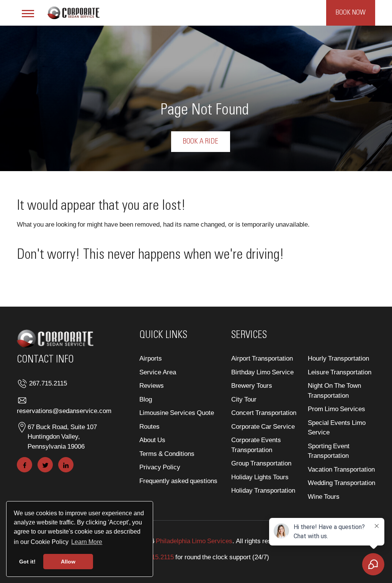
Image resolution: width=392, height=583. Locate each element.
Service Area (157, 371)
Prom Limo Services (336, 408)
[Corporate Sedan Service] (73, 12)
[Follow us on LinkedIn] (66, 464)
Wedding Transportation (341, 482)
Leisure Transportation (339, 371)
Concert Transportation (263, 412)
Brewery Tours (251, 385)
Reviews (151, 385)
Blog (145, 399)
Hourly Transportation (338, 358)
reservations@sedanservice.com (64, 410)
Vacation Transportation (341, 469)
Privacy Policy (159, 466)
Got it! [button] (27, 562)
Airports (150, 358)
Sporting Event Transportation (329, 450)
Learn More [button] (86, 542)
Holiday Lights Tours (260, 476)
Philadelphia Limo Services (194, 540)
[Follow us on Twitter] (45, 464)
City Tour (243, 399)
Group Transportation (261, 463)
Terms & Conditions (166, 453)
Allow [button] (68, 562)
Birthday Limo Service (262, 371)
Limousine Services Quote (176, 412)
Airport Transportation (262, 358)
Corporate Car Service (263, 426)
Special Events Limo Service (337, 427)
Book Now (351, 13)
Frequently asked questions (178, 480)
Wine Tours (324, 496)
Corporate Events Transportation (256, 444)
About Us (152, 439)
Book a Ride (200, 141)
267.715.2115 (48, 383)
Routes (149, 426)
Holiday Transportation (263, 490)
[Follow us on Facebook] (24, 464)
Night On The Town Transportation (334, 390)
